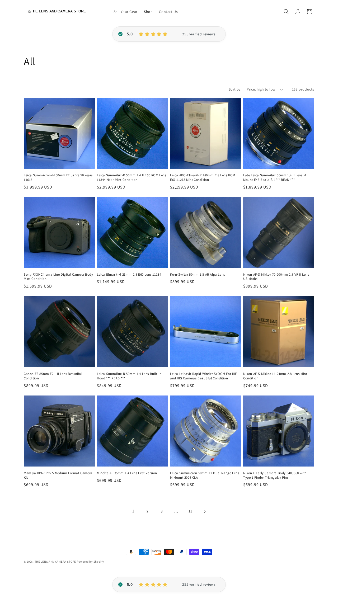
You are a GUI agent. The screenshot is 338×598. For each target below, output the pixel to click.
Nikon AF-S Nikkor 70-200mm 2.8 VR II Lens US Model (276, 276)
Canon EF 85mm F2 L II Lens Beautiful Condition (53, 376)
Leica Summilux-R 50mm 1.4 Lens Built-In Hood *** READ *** (129, 376)
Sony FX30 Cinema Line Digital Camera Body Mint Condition (58, 276)
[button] (286, 11)
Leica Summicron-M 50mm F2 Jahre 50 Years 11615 (58, 177)
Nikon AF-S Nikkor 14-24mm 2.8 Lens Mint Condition (275, 376)
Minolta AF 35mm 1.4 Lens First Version (127, 473)
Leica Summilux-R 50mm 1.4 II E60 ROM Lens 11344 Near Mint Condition (131, 177)
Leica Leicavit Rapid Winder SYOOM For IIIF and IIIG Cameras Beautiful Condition (203, 376)
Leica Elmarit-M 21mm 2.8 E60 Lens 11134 (129, 274)
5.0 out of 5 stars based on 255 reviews (199, 34)
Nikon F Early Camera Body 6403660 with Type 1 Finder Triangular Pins (275, 475)
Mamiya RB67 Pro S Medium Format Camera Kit (58, 475)
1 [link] (133, 511)
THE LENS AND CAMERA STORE (55, 561)
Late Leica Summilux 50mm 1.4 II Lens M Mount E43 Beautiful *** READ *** (274, 177)
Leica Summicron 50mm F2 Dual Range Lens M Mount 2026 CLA (204, 475)
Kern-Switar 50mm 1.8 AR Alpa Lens (197, 274)
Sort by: (235, 89)
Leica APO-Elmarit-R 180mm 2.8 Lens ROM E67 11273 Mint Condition (202, 177)
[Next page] (204, 511)
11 (190, 511)
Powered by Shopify (90, 561)
